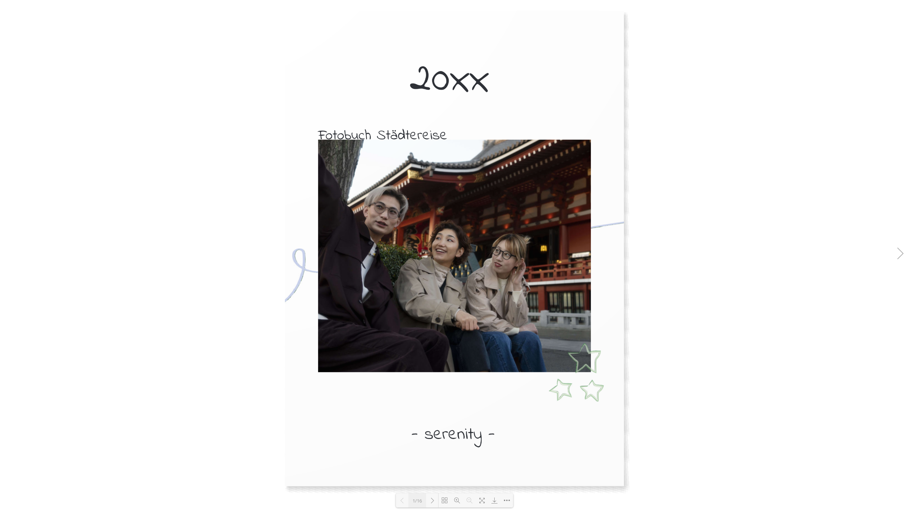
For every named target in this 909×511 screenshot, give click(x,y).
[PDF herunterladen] (494, 500)
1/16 (417, 501)
